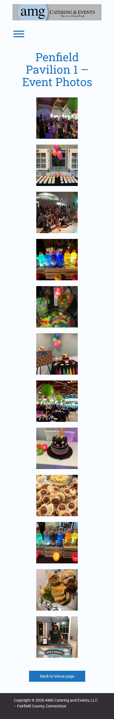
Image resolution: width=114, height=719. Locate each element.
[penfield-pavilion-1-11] (57, 212)
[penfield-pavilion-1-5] (57, 401)
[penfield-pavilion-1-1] (57, 259)
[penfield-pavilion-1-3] (57, 165)
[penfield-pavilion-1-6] (57, 448)
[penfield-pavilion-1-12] (57, 637)
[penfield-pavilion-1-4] (57, 354)
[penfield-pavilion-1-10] (57, 118)
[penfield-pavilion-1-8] (57, 542)
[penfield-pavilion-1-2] (57, 306)
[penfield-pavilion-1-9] (57, 590)
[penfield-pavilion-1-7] (57, 495)
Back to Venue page (57, 676)
